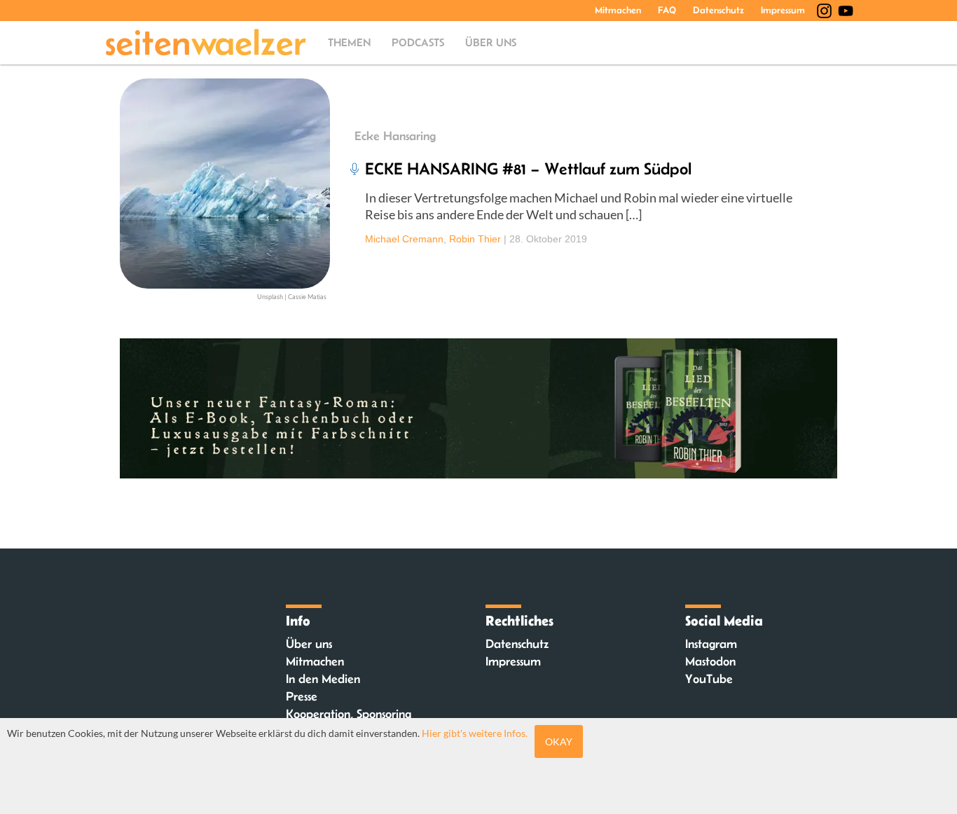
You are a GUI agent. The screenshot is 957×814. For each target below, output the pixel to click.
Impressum (783, 9)
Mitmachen (618, 9)
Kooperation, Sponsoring (348, 714)
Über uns (490, 42)
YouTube (709, 679)
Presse (301, 696)
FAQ (667, 9)
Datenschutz (718, 9)
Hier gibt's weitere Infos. (475, 733)
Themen (349, 42)
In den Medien (323, 679)
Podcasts (418, 42)
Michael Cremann (404, 238)
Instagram (711, 644)
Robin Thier (475, 238)
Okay (558, 741)
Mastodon (710, 661)
